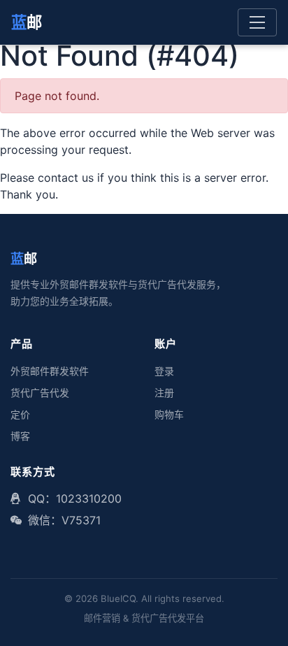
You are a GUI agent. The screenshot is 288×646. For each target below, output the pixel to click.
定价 (20, 414)
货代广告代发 (39, 393)
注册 (164, 393)
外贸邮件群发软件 (49, 371)
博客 (20, 436)
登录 (164, 371)
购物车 (169, 414)
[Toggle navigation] (257, 22)
